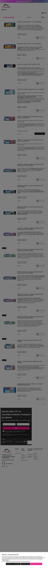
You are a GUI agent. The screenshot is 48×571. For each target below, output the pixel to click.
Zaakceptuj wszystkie (36, 563)
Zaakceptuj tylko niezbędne (13, 563)
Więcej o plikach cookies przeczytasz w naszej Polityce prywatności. (16, 561)
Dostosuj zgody (25, 563)
